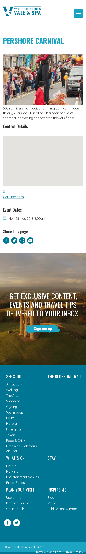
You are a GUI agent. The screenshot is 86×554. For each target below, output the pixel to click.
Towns (10, 435)
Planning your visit (19, 503)
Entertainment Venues (22, 477)
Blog (51, 498)
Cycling (11, 407)
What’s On (15, 458)
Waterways (14, 412)
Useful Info (13, 498)
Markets (12, 471)
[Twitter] (16, 525)
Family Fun (14, 429)
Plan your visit (20, 490)
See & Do (13, 376)
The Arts (12, 396)
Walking (12, 390)
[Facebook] (7, 525)
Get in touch (15, 509)
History (11, 424)
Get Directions (13, 197)
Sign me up (43, 328)
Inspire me (57, 490)
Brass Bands (15, 483)
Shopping (13, 401)
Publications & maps (63, 509)
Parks (10, 418)
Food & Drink (15, 440)
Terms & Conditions (48, 552)
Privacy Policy (73, 552)
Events (11, 466)
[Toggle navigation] (78, 13)
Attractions (14, 384)
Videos (53, 503)
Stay (52, 458)
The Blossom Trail (65, 376)
